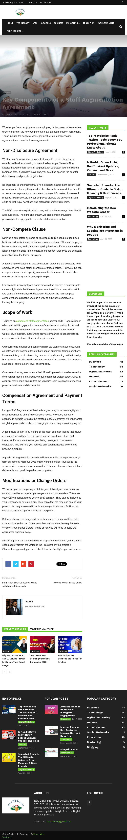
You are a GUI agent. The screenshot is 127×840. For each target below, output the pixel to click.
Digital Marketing (95, 152)
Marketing (72, 23)
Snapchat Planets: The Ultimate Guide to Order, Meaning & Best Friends (105, 189)
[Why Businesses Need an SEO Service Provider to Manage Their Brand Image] (14, 644)
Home (10, 23)
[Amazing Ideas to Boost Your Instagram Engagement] (51, 709)
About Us (33, 2)
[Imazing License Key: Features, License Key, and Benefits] (51, 730)
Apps (35, 23)
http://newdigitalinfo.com (34, 606)
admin (8, 114)
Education (88, 23)
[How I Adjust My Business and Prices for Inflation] (70, 644)
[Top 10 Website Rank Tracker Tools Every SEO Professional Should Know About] (9, 709)
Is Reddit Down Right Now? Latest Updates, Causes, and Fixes (103, 166)
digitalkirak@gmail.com (59, 821)
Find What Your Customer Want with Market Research (19, 584)
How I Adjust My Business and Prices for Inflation (70, 658)
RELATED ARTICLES (15, 629)
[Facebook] (122, 2)
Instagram (65, 719)
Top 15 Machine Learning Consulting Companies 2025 (40, 658)
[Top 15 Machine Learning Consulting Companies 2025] (42, 644)
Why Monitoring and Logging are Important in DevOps (105, 230)
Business (58, 23)
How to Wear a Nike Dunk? (68, 582)
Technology (22, 23)
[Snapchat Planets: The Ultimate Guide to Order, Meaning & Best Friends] (9, 757)
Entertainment (106, 23)
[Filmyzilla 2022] (51, 752)
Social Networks (100, 386)
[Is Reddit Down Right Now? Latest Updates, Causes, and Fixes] (9, 734)
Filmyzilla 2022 (69, 749)
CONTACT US (97, 326)
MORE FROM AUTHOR (42, 629)
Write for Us (45, 2)
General (91, 175)
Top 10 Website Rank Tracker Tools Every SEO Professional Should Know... (28, 712)
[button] (121, 27)
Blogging (46, 23)
